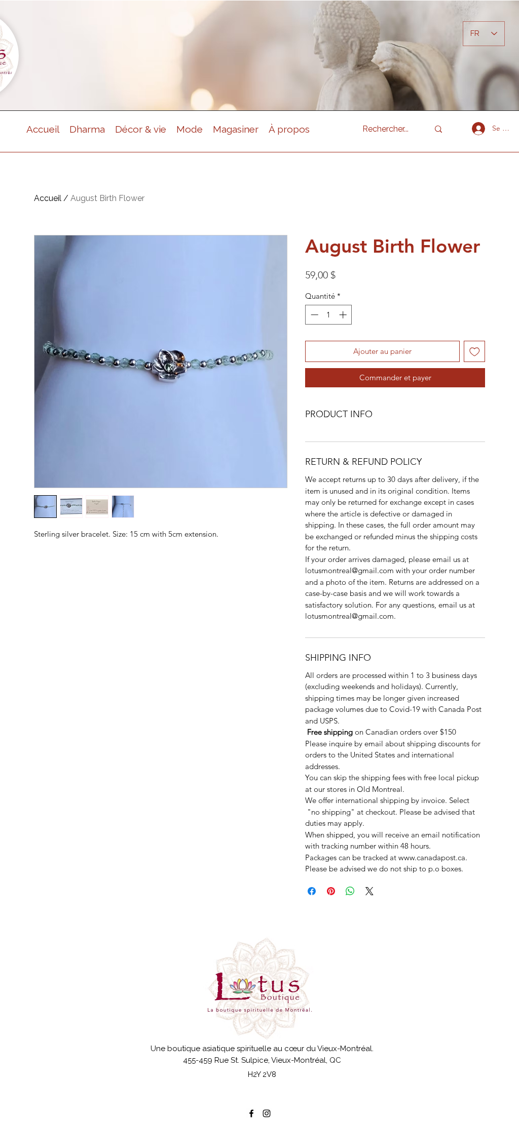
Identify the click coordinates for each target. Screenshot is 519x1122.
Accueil (47, 198)
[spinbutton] (328, 314)
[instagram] (267, 1113)
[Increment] (344, 314)
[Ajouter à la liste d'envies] (475, 352)
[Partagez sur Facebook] (312, 891)
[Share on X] (369, 891)
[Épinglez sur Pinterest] (331, 891)
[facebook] (251, 1113)
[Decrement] (313, 314)
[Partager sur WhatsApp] (350, 891)
